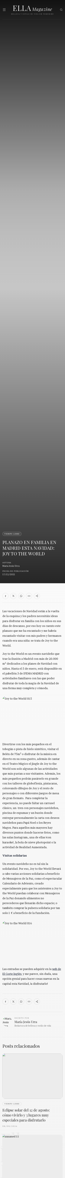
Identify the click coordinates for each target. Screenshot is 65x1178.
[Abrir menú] (4, 10)
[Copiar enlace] (29, 596)
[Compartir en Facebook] (5, 596)
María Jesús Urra (11, 566)
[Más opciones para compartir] (37, 596)
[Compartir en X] (13, 596)
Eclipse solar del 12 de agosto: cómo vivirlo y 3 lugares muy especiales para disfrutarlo (26, 1115)
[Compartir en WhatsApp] (21, 596)
